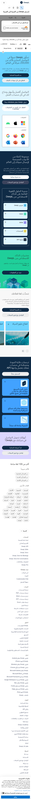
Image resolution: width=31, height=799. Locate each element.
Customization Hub (22, 579)
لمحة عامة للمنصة (23, 540)
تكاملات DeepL (23, 695)
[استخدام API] (9, 7)
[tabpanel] (15, 26)
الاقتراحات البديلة (23, 615)
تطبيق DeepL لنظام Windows (19, 664)
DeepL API (25, 546)
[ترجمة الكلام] (13, 7)
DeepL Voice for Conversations (18, 559)
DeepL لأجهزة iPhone (22, 661)
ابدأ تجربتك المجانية (16, 447)
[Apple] (15, 123)
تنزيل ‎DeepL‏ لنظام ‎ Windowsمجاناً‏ (15, 102)
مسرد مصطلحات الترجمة (21, 608)
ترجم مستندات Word (22, 596)
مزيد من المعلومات (15, 272)
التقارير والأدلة (24, 728)
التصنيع (26, 635)
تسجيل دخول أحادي (22, 612)
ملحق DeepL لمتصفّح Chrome (19, 667)
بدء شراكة (25, 763)
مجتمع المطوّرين (23, 712)
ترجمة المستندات (23, 590)
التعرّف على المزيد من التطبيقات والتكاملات (15, 108)
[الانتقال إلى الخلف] (27, 351)
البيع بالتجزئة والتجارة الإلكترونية (19, 632)
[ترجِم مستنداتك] (17, 7)
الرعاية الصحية (24, 647)
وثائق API (25, 709)
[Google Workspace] (8, 136)
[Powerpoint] (15, 142)
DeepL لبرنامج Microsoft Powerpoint (17, 677)
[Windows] (23, 123)
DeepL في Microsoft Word (20, 674)
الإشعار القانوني (24, 773)
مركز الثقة (25, 722)
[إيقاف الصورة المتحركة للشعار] (3, 52)
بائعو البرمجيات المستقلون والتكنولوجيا (17, 650)
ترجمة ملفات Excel (22, 602)
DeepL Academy (23, 725)
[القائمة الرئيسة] (4, 2)
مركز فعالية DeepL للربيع (21, 734)
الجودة (26, 576)
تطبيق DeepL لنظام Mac (21, 683)
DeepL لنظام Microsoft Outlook (19, 671)
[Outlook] (8, 142)
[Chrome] (23, 136)
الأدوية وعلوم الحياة (23, 644)
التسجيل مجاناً (15, 374)
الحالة (26, 743)
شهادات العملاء (24, 715)
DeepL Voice (24, 553)
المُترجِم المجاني (23, 543)
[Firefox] (15, 136)
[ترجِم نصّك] (21, 7)
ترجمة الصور (24, 605)
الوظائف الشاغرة (23, 767)
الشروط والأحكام (23, 740)
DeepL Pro (25, 565)
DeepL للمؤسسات (22, 626)
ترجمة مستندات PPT (22, 599)
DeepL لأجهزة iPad (22, 692)
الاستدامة (25, 757)
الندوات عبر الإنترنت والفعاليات (19, 719)
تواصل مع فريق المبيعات (15, 453)
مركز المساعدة (24, 703)
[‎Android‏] (8, 123)
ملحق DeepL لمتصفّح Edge (20, 689)
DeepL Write (24, 549)
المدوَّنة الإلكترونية (23, 706)
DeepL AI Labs (23, 746)
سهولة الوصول (24, 582)
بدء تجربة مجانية (15, 177)
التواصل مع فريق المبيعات (15, 182)
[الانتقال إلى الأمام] (23, 351)
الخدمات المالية (24, 641)
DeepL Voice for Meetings (20, 556)
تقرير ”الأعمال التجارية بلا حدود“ (19, 731)
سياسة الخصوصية (23, 737)
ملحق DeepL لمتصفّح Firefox (19, 686)
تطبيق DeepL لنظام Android (20, 658)
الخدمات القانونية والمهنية (21, 629)
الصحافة (26, 770)
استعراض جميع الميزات (21, 618)
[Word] (23, 142)
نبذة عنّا (26, 754)
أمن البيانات (25, 573)
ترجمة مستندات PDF (22, 593)
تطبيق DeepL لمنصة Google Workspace (16, 680)
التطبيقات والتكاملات (22, 562)
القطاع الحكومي (24, 638)
